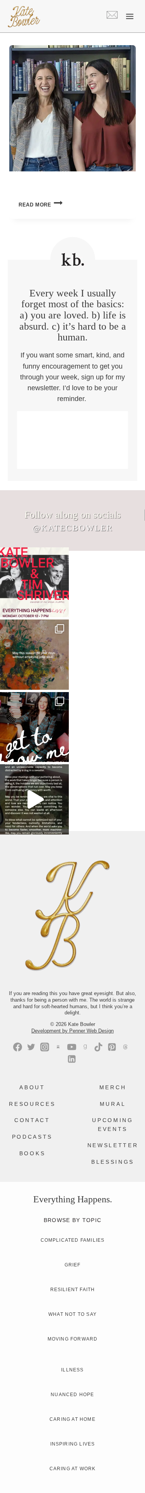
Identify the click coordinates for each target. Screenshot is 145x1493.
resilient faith (72, 1289)
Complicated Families (73, 1240)
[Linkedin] (71, 1059)
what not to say (72, 1314)
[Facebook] (17, 1047)
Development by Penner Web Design (72, 1031)
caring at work (72, 1468)
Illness (72, 1370)
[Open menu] (129, 16)
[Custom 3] (58, 1047)
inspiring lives (72, 1444)
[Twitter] (31, 1047)
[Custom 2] (125, 1047)
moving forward (73, 1339)
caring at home (72, 1419)
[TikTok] (98, 1047)
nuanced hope (72, 1394)
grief (73, 1265)
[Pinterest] (112, 1047)
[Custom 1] (84, 1047)
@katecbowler (72, 528)
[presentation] (72, 108)
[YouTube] (71, 1047)
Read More (41, 205)
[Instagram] (44, 1047)
